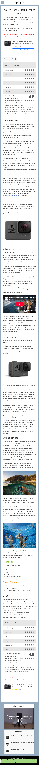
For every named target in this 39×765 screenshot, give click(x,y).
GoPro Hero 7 (20, 37)
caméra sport (17, 202)
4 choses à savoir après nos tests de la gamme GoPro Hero (19, 718)
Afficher (13, 59)
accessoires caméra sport (11, 195)
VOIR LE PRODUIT (23, 49)
